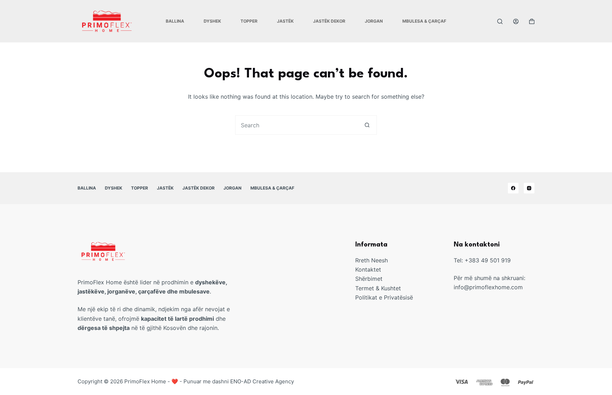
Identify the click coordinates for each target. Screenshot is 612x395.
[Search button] (367, 125)
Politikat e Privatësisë (384, 297)
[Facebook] (513, 188)
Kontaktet (368, 269)
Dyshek (212, 21)
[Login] (515, 21)
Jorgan (374, 21)
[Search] (500, 21)
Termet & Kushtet (378, 288)
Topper (248, 21)
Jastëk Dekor (329, 21)
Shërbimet (368, 278)
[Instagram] (529, 188)
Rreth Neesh (371, 260)
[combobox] (297, 125)
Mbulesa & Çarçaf (424, 21)
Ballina (175, 21)
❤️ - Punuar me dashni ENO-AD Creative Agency (232, 381)
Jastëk (285, 21)
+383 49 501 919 (488, 260)
